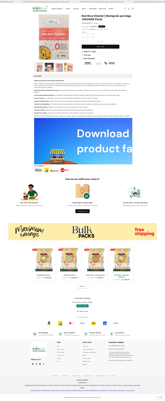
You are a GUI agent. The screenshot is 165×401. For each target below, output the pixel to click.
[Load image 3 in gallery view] (58, 67)
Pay (58, 361)
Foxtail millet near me (36, 390)
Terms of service (76, 375)
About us (85, 346)
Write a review (82, 306)
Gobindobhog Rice (43, 275)
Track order (60, 352)
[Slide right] (75, 67)
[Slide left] (33, 67)
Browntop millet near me (79, 390)
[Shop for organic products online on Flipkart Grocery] (46, 171)
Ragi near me (114, 390)
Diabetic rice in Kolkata (46, 385)
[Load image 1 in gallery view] (39, 67)
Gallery (59, 358)
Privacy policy (65, 375)
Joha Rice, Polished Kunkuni (121, 276)
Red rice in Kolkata (84, 385)
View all (82, 286)
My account (60, 349)
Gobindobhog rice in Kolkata (31, 385)
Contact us (60, 355)
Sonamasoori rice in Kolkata (97, 385)
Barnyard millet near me (92, 390)
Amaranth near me (105, 390)
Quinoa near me (56, 390)
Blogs (84, 355)
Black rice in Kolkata (59, 385)
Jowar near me (131, 390)
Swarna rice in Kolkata (135, 385)
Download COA (82, 211)
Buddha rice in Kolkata (72, 385)
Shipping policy (88, 375)
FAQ (58, 346)
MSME (85, 364)
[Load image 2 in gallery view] (49, 67)
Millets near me (47, 390)
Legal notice (112, 375)
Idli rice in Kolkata (123, 385)
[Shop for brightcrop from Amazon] (38, 171)
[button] (58, 8)
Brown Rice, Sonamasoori (95, 275)
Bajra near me (122, 390)
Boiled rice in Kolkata (111, 385)
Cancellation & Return (89, 352)
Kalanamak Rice (69, 275)
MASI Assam (86, 361)
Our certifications (88, 349)
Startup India (87, 358)
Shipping (92, 29)
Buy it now (100, 46)
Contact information (100, 375)
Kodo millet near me (66, 390)
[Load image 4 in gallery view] (68, 67)
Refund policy (55, 375)
